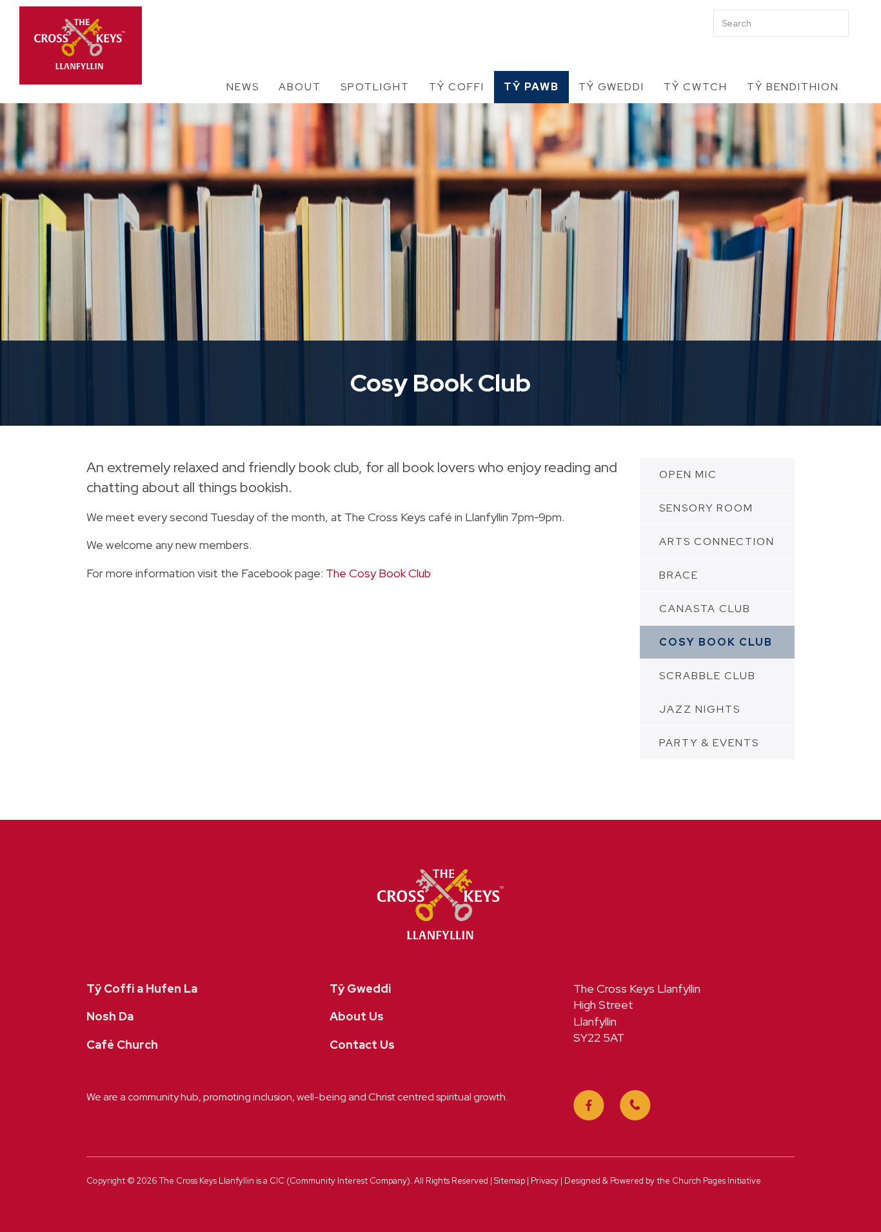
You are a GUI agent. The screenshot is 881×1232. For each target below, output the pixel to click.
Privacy (545, 1180)
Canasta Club (705, 608)
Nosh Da (110, 1016)
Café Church (122, 1044)
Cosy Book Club (716, 642)
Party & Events (709, 743)
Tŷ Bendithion (793, 87)
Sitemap (509, 1180)
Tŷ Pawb (531, 87)
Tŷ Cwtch (696, 87)
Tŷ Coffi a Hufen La (141, 988)
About (300, 87)
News (242, 87)
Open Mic (688, 474)
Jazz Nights (699, 709)
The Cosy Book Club (378, 573)
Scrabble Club (707, 675)
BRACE (678, 575)
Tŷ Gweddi (611, 87)
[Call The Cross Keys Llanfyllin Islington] (635, 1105)
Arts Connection (717, 541)
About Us (357, 1016)
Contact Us (362, 1044)
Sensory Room (706, 508)
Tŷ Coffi (456, 87)
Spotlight (375, 87)
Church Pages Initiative (716, 1180)
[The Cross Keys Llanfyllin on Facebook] (588, 1105)
